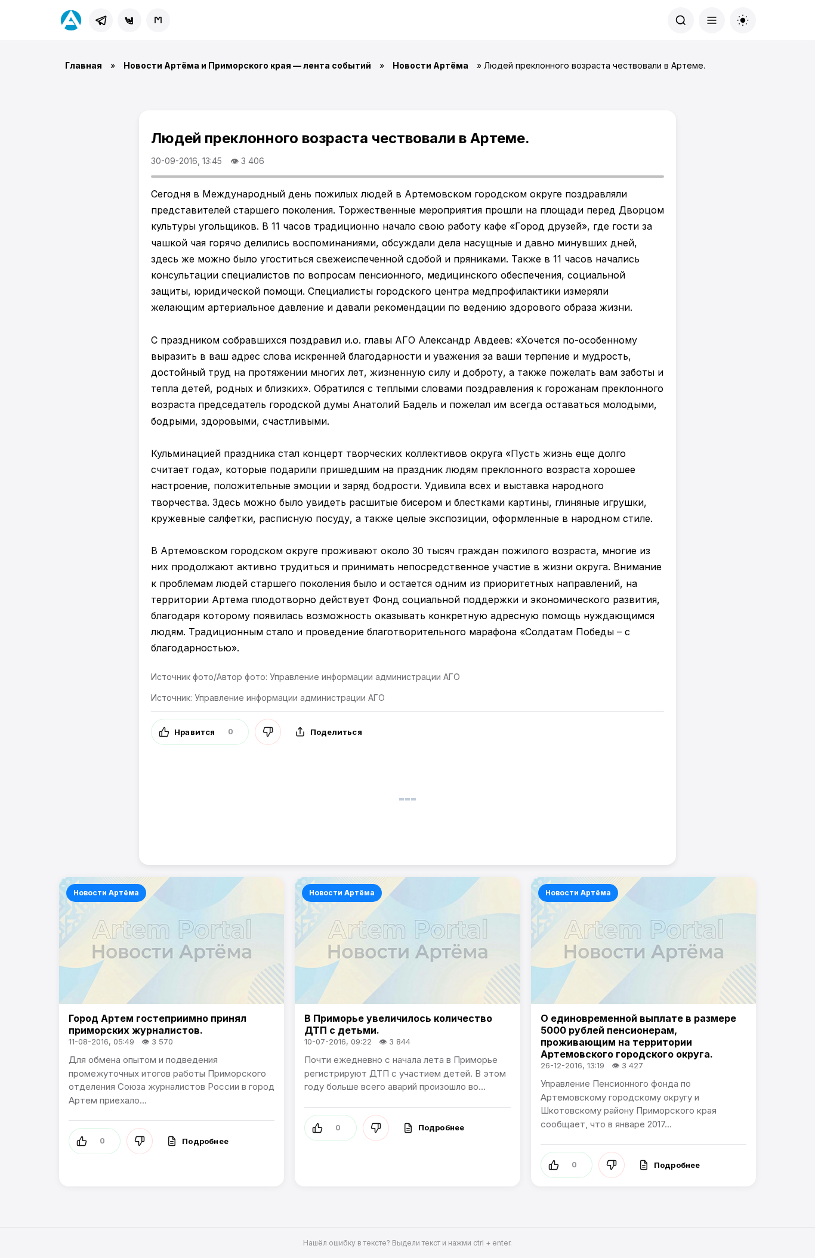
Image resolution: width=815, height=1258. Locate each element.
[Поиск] (681, 20)
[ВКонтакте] (129, 20)
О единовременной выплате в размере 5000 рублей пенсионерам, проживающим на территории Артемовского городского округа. (638, 1036)
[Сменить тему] (743, 20)
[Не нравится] (268, 732)
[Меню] (712, 20)
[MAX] (158, 20)
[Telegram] (101, 20)
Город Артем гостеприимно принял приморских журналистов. (157, 1024)
